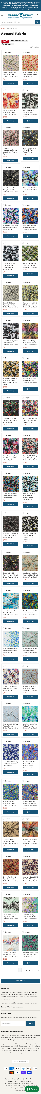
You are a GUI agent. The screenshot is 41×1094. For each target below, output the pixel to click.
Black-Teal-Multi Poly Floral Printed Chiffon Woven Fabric (10, 496)
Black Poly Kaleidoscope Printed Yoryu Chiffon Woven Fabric (10, 151)
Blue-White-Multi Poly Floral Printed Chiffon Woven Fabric (10, 764)
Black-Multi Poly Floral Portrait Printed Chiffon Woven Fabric (10, 343)
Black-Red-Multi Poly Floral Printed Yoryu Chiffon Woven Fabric (30, 458)
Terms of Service (25, 1081)
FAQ (32, 1083)
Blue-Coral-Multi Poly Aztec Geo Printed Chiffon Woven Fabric (10, 613)
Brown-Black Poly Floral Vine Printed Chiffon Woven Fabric (10, 841)
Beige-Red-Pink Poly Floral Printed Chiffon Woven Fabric (30, 75)
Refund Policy (29, 1079)
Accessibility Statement (12, 1086)
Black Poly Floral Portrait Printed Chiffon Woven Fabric (30, 112)
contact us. (19, 1007)
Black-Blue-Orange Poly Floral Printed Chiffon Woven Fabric (30, 227)
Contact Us (33, 1086)
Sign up (31, 1023)
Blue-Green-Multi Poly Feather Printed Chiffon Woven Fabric (30, 613)
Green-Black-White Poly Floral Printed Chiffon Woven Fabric (10, 917)
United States (19, 1061)
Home (3, 28)
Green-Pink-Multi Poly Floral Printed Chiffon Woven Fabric (30, 954)
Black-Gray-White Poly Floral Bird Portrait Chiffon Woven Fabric (9, 266)
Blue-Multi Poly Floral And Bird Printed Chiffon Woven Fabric (30, 650)
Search (7, 1079)
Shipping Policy (17, 1079)
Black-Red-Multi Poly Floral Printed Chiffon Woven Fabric (10, 420)
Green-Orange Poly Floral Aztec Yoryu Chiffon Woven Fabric (10, 954)
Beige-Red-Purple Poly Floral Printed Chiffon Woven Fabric (10, 112)
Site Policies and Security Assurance (17, 1083)
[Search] (37, 22)
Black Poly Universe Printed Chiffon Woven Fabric (29, 150)
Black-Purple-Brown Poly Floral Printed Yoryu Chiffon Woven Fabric (10, 381)
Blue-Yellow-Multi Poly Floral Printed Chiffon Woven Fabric (10, 803)
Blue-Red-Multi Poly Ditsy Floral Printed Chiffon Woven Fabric (30, 688)
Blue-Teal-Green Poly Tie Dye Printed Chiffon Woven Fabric (30, 726)
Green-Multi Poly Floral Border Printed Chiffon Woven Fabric (30, 917)
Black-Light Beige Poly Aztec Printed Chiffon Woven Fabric (10, 305)
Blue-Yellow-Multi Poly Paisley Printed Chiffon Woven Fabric (30, 803)
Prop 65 (24, 1086)
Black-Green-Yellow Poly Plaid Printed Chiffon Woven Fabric (30, 265)
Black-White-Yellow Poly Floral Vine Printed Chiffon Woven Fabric (29, 536)
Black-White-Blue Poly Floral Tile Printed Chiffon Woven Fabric (29, 497)
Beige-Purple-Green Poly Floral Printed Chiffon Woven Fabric (10, 75)
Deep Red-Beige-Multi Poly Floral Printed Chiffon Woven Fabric (30, 879)
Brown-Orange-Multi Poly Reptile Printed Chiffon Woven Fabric (30, 841)
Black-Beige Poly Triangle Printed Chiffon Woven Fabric (10, 190)
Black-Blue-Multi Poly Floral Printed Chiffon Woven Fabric (30, 190)
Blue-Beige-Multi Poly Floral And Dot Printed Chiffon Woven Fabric (30, 575)
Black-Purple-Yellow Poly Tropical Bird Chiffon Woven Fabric (30, 380)
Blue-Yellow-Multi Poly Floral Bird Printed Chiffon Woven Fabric (29, 765)
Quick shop (10, 83)
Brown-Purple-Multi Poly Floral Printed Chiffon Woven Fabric (10, 879)
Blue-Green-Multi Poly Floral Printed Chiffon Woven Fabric (10, 650)
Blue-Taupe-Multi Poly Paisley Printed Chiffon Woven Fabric (10, 726)
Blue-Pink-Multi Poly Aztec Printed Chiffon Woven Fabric (10, 688)
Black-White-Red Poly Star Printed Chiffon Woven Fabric (10, 535)
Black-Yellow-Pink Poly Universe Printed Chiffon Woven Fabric (10, 575)
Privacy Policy (13, 1081)
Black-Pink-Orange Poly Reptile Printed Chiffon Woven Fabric (30, 343)
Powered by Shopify (20, 1090)
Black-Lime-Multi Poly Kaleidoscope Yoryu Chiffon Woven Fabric (30, 305)
